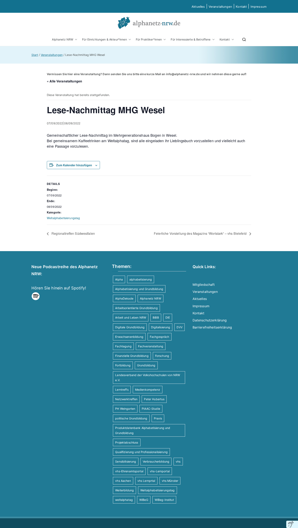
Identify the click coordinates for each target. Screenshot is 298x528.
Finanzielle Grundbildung (131, 355)
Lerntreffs (121, 389)
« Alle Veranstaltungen (64, 81)
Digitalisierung (160, 327)
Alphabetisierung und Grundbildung (139, 289)
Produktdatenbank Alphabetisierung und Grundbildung (142, 430)
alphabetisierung (140, 279)
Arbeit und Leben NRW (130, 317)
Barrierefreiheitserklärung (212, 327)
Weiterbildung (124, 490)
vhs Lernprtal (146, 480)
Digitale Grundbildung (130, 327)
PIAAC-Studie (151, 408)
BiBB (156, 317)
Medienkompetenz (147, 389)
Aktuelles (198, 7)
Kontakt (241, 7)
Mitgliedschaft (204, 285)
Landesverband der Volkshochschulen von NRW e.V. (147, 377)
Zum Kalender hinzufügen (74, 165)
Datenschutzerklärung (210, 320)
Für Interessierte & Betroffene (190, 39)
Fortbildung (123, 365)
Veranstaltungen (220, 7)
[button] (75, 39)
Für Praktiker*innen (149, 39)
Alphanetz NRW (62, 39)
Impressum (201, 306)
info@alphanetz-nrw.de (183, 74)
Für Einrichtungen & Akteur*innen (104, 39)
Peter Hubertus (154, 399)
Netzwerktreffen (126, 399)
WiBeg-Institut (164, 499)
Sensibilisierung (125, 461)
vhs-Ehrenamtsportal (129, 471)
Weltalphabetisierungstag (63, 218)
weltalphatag (124, 499)
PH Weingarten (125, 408)
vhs (178, 461)
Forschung (162, 355)
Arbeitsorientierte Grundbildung (136, 308)
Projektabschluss (126, 442)
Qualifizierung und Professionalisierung (141, 452)
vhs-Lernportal (160, 471)
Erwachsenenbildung (129, 336)
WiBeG (143, 499)
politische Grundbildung (131, 418)
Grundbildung (146, 365)
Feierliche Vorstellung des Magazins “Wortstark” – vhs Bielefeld (200, 233)
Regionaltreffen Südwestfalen (73, 233)
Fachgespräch (159, 336)
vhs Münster (170, 480)
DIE (167, 317)
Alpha (119, 279)
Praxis (158, 418)
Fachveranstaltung (150, 346)
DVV (179, 327)
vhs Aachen (123, 480)
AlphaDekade (124, 298)
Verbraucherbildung (156, 461)
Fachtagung (123, 346)
